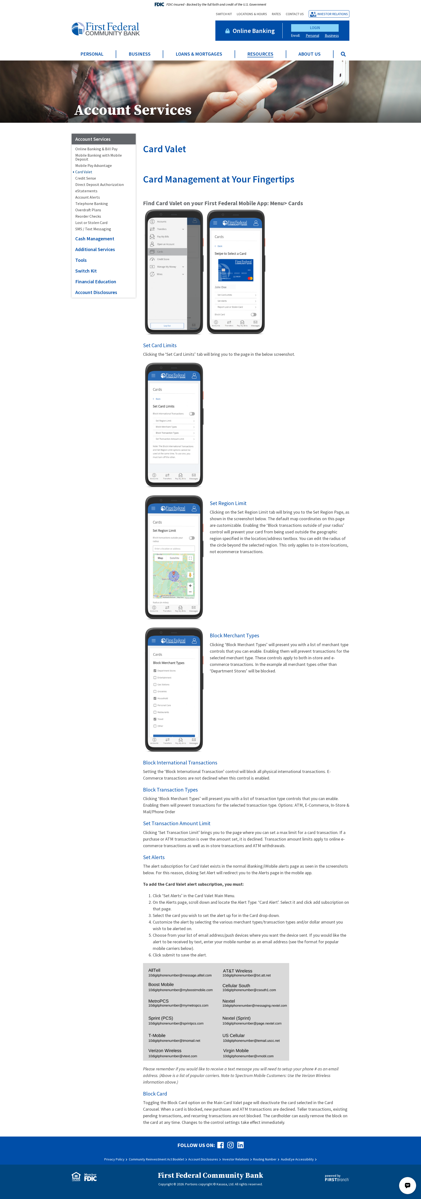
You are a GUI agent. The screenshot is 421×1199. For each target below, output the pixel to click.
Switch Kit (224, 14)
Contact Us (295, 14)
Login (315, 27)
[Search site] (343, 54)
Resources (260, 54)
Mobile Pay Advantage (93, 165)
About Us (309, 54)
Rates (276, 14)
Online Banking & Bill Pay (96, 149)
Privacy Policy (114, 1159)
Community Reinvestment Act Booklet (156, 1159)
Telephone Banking (91, 203)
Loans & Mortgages (199, 54)
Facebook (220, 1145)
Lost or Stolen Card (91, 222)
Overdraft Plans (88, 210)
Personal (312, 35)
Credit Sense (85, 178)
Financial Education (95, 281)
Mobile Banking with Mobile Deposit (98, 157)
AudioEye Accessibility (297, 1159)
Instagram (230, 1145)
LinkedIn (240, 1145)
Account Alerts (87, 197)
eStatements (86, 191)
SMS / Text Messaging (93, 229)
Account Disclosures (96, 292)
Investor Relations (332, 14)
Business (332, 35)
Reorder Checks (88, 216)
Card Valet (83, 172)
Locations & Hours (252, 14)
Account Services (132, 110)
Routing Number (265, 1159)
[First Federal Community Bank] (106, 28)
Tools (81, 260)
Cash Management (94, 238)
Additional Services (95, 249)
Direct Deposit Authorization (99, 184)
